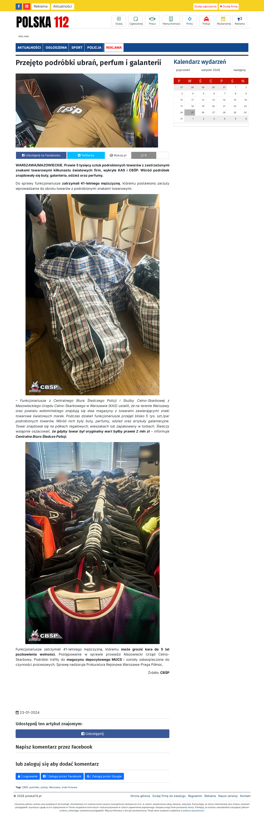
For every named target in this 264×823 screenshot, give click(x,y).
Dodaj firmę (230, 6)
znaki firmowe (69, 787)
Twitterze (87, 155)
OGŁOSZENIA (56, 47)
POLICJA (94, 47)
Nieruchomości (171, 23)
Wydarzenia (223, 23)
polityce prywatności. (194, 810)
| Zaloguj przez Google (105, 776)
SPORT (77, 47)
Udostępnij (94, 734)
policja (44, 787)
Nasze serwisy (228, 796)
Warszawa (54, 787)
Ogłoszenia (136, 23)
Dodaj (118, 23)
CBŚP (25, 787)
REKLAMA (114, 47)
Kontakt (245, 796)
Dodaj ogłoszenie (205, 6)
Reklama (41, 6)
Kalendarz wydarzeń (200, 61)
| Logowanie (29, 776)
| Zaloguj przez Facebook (63, 776)
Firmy (189, 23)
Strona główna (140, 796)
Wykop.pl (119, 155)
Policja (206, 23)
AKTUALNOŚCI (29, 47)
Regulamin (195, 796)
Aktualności (62, 6)
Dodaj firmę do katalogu (169, 796)
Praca (152, 23)
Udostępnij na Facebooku (42, 155)
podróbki (34, 787)
